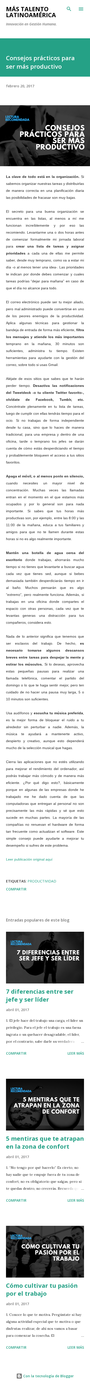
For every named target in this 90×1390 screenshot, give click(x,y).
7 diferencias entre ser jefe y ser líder (40, 995)
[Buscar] (69, 9)
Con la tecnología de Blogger (48, 1376)
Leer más (76, 1053)
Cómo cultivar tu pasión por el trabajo (42, 1289)
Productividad (42, 881)
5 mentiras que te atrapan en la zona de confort (45, 1142)
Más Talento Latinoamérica (31, 12)
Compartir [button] (16, 889)
